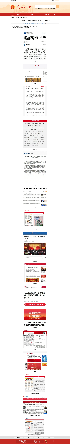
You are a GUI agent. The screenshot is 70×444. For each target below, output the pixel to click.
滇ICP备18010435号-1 (37, 440)
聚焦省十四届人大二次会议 (21, 17)
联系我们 (24, 442)
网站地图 (22, 442)
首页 (15, 17)
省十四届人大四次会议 (46, 8)
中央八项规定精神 (40, 8)
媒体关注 (26, 17)
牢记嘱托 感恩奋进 (52, 8)
